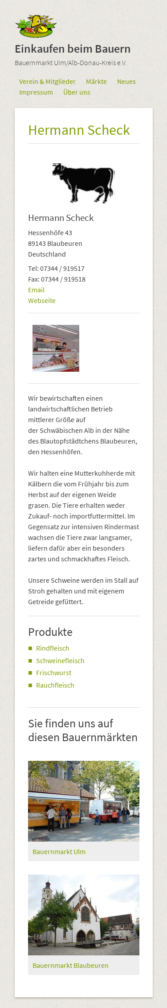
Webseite (42, 300)
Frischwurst (53, 672)
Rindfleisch (52, 647)
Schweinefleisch (60, 660)
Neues (126, 81)
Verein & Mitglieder (47, 81)
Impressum (36, 91)
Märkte (96, 81)
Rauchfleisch (55, 684)
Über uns (76, 91)
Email (36, 289)
